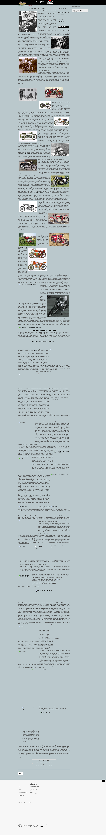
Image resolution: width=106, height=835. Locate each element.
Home (36, 1)
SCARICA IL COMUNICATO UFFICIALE (44, 765)
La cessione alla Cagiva (62, 22)
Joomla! (19, 825)
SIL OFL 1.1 (32, 828)
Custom (50, 605)
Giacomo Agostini (39, 192)
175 (35, 148)
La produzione (61, 14)
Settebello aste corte (58, 189)
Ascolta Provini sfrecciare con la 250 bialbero (43, 341)
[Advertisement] (80, 33)
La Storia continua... (63, 24)
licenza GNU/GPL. (36, 825)
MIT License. (43, 826)
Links (20, 789)
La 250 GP (60, 16)
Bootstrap (19, 826)
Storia (81, 10)
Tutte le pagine (62, 26)
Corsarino (35, 350)
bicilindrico (34, 449)
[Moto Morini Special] (25, 2)
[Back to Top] (103, 781)
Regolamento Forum (23, 792)
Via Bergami (27, 153)
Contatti (20, 786)
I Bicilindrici (61, 19)
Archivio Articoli (22, 784)
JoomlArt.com (49, 824)
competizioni (24, 247)
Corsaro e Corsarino (63, 18)
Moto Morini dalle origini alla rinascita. (63, 11)
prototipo (67, 659)
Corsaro (20, 199)
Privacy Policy (21, 795)
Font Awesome (20, 828)
